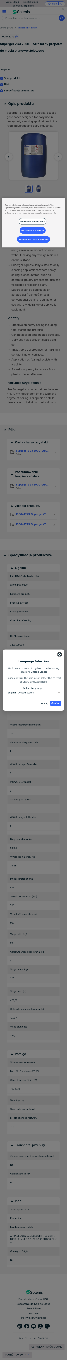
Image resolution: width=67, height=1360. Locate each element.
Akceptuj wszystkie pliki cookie (34, 239)
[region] (33, 222)
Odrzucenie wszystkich (32, 230)
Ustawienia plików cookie (32, 221)
